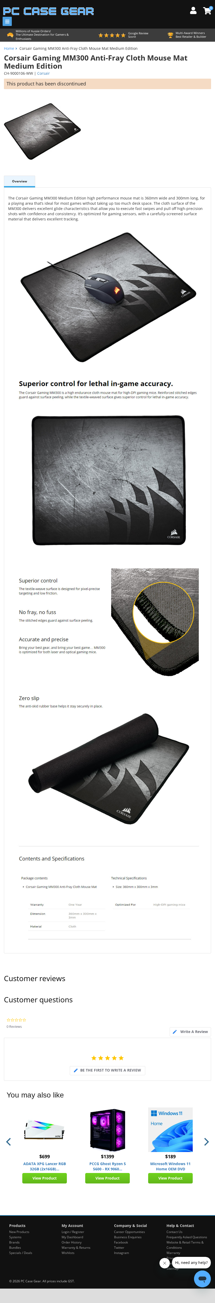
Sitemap (172, 1268)
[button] (9, 1142)
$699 (44, 1156)
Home (9, 48)
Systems (15, 1237)
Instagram (121, 1253)
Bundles (15, 1247)
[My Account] (195, 9)
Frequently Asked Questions (186, 1237)
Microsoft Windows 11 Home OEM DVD (170, 1166)
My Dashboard (72, 1237)
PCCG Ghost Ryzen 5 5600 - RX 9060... (107, 1166)
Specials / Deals (20, 1253)
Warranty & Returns (76, 1247)
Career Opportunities (129, 1232)
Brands (14, 1242)
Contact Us (174, 1232)
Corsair (43, 73)
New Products (19, 1232)
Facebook (121, 1242)
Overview (19, 181)
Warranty (173, 1253)
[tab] (190, 1031)
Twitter (119, 1247)
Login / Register (73, 1232)
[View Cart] (206, 10)
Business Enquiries (128, 1237)
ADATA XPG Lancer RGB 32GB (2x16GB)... (44, 1166)
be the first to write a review (110, 1070)
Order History (72, 1242)
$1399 (107, 1156)
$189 (170, 1156)
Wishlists (68, 1253)
